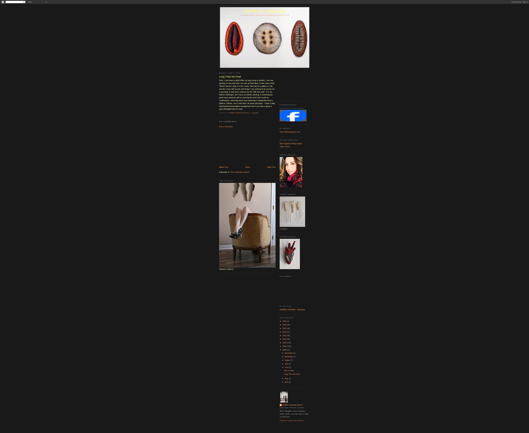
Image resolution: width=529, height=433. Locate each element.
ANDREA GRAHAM (265, 11)
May (287, 378)
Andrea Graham (285, 108)
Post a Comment (226, 127)
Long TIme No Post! (292, 374)
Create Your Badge (298, 108)
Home (247, 167)
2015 (285, 325)
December (289, 353)
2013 (285, 332)
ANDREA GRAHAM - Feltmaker (292, 310)
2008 (285, 350)
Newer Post (223, 167)
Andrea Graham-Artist (292, 405)
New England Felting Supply (291, 144)
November (289, 357)
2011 (285, 339)
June (287, 367)
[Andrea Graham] (293, 121)
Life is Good (289, 371)
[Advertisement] (239, 146)
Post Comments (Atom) (239, 172)
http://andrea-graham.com (290, 132)
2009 (285, 346)
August (288, 360)
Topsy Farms (285, 147)
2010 (285, 343)
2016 (285, 321)
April (287, 382)
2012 (285, 336)
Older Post (271, 167)
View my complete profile (292, 420)
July (287, 364)
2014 (285, 328)
